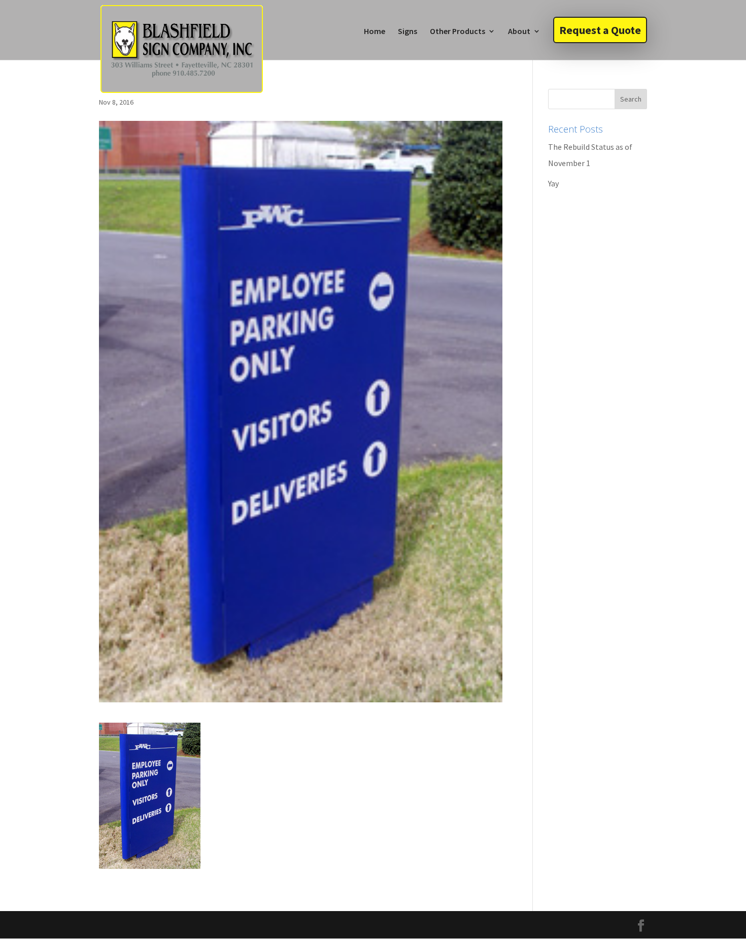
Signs (407, 31)
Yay (553, 183)
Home (374, 31)
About (519, 31)
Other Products (457, 31)
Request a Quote (600, 30)
